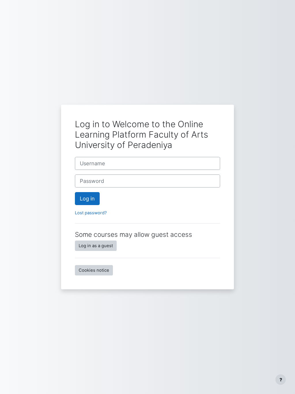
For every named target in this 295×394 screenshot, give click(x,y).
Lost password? (91, 212)
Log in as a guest (96, 245)
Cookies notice (94, 270)
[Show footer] (280, 379)
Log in (87, 198)
